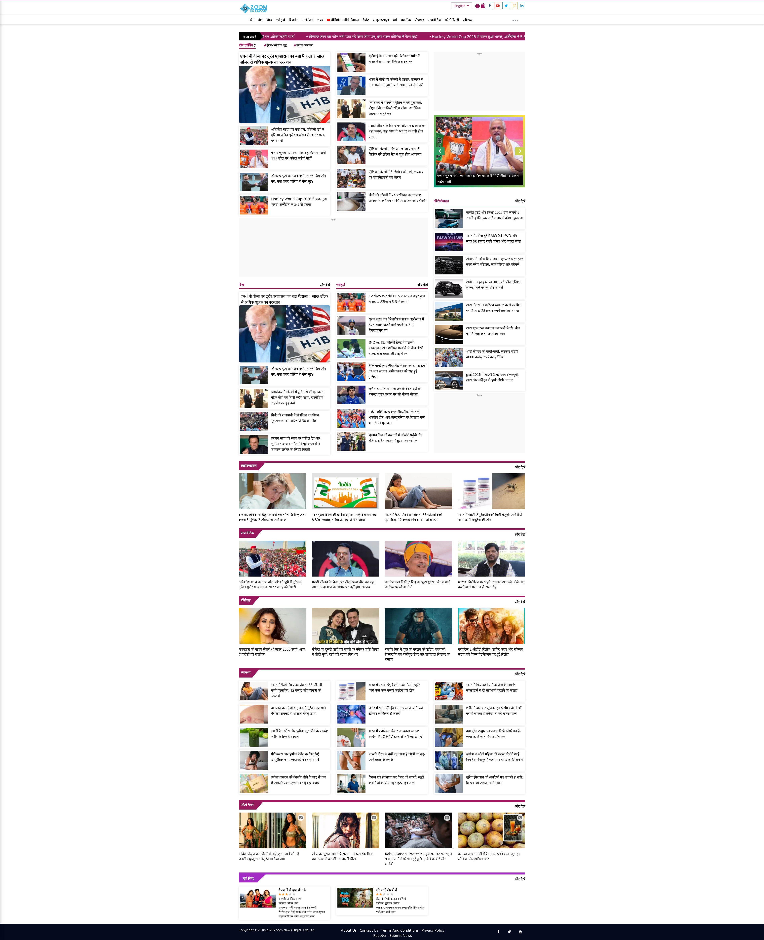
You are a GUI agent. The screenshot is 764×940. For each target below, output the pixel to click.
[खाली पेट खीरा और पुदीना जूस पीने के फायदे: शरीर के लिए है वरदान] (254, 737)
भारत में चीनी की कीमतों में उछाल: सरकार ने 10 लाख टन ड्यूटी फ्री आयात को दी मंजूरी (396, 82)
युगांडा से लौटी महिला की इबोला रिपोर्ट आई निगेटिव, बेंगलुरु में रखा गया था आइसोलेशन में (494, 757)
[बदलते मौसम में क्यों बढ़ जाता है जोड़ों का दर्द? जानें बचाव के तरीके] (351, 760)
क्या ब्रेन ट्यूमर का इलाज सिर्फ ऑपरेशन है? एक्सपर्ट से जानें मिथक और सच (493, 733)
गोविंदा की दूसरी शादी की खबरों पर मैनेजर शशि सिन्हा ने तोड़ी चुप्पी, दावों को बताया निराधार (345, 652)
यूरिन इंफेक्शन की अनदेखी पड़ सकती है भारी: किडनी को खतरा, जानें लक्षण (494, 780)
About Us (349, 930)
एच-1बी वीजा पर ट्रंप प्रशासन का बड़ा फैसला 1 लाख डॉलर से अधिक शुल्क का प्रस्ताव (282, 59)
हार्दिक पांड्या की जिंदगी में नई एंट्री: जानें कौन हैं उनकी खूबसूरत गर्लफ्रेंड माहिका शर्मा (269, 856)
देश (260, 19)
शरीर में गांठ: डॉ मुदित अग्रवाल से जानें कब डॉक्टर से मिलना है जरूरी (396, 710)
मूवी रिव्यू (248, 878)
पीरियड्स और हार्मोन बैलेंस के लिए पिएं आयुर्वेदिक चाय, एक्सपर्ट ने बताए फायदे (295, 757)
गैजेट (366, 19)
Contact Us (369, 930)
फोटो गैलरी (452, 19)
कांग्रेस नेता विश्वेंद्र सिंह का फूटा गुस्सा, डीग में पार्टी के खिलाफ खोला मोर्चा (417, 584)
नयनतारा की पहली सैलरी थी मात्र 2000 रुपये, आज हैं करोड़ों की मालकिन (272, 652)
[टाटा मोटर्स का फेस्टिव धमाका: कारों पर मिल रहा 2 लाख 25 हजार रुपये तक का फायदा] (449, 311)
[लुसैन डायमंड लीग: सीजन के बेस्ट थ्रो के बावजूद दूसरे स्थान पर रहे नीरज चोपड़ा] (351, 395)
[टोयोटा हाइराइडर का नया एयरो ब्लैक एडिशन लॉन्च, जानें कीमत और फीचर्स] (449, 288)
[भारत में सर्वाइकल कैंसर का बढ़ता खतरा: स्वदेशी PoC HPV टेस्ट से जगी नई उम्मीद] (351, 737)
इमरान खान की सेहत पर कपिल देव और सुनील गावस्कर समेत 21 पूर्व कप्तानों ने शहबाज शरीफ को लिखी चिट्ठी (295, 444)
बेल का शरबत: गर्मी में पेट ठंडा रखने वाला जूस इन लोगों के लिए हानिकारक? (489, 856)
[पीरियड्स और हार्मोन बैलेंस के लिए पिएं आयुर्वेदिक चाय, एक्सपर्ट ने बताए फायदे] (254, 760)
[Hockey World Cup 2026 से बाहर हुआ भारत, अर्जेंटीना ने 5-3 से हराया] (254, 205)
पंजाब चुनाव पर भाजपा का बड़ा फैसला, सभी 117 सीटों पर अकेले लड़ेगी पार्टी (298, 155)
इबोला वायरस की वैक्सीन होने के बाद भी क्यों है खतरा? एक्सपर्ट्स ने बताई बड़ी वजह (298, 780)
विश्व (269, 19)
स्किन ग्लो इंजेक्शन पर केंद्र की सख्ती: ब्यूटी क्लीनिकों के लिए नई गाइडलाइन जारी (396, 780)
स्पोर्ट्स (280, 19)
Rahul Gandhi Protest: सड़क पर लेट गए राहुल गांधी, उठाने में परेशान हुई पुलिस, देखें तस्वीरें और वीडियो (418, 858)
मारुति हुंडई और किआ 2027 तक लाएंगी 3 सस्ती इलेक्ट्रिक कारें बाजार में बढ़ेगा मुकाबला (494, 215)
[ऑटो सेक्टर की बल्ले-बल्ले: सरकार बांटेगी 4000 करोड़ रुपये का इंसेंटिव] (449, 357)
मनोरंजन (307, 19)
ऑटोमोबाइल (351, 19)
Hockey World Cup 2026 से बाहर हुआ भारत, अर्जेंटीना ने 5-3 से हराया (414, 36)
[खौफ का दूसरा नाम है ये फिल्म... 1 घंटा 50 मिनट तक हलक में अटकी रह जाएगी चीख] (345, 830)
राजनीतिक (434, 19)
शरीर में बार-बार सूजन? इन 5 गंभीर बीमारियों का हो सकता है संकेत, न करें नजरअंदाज (493, 710)
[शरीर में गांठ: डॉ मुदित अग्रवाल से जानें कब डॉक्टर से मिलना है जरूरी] (351, 714)
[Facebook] (489, 5)
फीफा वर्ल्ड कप (303, 45)
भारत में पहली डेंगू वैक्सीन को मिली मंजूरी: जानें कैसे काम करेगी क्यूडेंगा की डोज (490, 517)
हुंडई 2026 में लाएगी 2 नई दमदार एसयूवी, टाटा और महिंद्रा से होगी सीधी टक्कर (492, 377)
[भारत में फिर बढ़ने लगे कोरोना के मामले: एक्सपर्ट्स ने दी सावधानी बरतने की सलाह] (449, 691)
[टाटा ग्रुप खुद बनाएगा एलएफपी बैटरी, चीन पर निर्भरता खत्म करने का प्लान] (449, 334)
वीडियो (335, 19)
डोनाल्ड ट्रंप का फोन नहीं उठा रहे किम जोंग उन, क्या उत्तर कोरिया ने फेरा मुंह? (292, 36)
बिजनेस (293, 19)
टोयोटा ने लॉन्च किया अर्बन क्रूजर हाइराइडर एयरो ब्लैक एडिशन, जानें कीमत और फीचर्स (494, 261)
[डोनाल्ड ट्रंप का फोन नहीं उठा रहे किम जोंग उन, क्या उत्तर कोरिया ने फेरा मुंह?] (254, 182)
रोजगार (419, 19)
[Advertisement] (333, 249)
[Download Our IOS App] (483, 6)
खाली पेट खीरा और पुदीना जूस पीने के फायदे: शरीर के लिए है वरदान (299, 733)
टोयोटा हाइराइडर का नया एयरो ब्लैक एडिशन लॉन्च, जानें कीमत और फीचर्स (493, 284)
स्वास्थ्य (245, 672)
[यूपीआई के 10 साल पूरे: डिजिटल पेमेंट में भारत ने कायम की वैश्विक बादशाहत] (351, 62)
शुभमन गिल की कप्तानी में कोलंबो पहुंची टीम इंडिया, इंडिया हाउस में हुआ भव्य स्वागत (395, 438)
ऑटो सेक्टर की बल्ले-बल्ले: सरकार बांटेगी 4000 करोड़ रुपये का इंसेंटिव (492, 354)
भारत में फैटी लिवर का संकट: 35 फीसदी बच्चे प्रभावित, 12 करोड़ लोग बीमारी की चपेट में (413, 517)
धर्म (395, 19)
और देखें (325, 284)
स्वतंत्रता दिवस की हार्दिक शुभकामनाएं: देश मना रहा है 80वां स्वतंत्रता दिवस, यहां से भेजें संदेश (344, 517)
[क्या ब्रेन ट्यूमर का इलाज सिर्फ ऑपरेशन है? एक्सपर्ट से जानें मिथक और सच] (449, 737)
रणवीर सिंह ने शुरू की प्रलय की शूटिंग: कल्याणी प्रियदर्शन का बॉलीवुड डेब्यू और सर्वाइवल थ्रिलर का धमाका (417, 654)
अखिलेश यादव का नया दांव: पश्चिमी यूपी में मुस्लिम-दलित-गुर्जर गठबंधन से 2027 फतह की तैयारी (298, 135)
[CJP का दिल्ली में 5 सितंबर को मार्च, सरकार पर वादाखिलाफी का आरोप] (351, 178)
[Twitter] (506, 5)
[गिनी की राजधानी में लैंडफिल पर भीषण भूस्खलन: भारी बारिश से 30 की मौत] (254, 421)
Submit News (401, 935)
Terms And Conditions (400, 930)
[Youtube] (497, 5)
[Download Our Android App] (477, 6)
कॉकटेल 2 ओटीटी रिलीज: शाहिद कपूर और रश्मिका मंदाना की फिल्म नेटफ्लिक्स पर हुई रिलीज (490, 652)
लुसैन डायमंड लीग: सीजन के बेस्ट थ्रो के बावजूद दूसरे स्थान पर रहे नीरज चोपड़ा (395, 391)
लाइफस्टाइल (381, 19)
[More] (515, 19)
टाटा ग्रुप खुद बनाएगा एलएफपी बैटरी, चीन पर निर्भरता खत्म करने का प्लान (493, 331)
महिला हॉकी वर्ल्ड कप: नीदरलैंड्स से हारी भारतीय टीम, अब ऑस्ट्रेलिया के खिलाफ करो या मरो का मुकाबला (397, 417)
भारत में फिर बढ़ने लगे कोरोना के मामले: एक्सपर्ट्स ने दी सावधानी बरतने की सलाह (491, 687)
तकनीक (406, 19)
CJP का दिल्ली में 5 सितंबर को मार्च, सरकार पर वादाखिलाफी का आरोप (396, 174)
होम (252, 19)
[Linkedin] (522, 5)
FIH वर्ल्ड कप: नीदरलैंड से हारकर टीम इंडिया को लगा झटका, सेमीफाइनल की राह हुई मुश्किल (397, 371)
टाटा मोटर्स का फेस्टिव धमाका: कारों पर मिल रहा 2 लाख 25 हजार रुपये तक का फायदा (493, 308)
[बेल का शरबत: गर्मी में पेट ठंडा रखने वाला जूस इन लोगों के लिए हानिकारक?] (491, 830)
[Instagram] (514, 5)
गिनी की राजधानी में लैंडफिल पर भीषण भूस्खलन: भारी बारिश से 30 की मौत (295, 418)
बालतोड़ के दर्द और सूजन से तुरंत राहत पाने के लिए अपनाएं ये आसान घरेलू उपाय (298, 710)
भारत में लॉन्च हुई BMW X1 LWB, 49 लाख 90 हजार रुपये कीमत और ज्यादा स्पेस (493, 238)
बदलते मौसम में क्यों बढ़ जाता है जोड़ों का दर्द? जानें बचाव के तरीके (397, 757)
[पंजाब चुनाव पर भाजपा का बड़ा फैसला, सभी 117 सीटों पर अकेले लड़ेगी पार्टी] (254, 159)
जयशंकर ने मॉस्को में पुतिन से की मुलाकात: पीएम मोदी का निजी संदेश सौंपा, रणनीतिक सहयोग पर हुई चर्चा (395, 108)
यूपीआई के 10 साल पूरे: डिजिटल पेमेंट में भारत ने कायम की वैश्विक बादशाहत (394, 59)
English (460, 6)
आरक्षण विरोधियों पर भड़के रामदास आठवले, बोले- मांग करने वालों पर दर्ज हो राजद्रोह (491, 584)
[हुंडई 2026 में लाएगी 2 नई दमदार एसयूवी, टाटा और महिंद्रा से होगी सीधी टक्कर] (449, 380)
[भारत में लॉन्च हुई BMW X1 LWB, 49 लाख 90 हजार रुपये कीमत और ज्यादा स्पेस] (449, 242)
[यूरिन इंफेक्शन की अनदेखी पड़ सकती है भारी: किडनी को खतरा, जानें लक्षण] (449, 783)
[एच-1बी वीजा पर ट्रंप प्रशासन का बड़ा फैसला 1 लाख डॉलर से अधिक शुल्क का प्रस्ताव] (284, 94)
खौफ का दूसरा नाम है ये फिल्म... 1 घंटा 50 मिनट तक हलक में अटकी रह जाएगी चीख (343, 856)
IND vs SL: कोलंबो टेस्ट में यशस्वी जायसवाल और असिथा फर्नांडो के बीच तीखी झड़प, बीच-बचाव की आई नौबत (396, 348)
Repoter (380, 935)
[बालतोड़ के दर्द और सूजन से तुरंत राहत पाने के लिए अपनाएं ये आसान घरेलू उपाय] (254, 714)
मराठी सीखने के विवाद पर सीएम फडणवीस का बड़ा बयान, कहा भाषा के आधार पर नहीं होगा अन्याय (397, 131)
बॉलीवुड (245, 600)
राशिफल (468, 19)
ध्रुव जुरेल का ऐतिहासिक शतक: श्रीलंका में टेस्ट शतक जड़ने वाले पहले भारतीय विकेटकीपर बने (396, 325)
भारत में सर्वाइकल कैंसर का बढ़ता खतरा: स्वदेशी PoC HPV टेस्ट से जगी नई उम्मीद (395, 733)
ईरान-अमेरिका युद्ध (275, 45)
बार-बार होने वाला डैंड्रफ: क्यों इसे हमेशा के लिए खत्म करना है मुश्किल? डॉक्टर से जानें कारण (272, 517)
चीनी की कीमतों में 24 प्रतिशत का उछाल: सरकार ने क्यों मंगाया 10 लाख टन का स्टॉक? (397, 198)
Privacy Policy (433, 930)
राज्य (320, 19)
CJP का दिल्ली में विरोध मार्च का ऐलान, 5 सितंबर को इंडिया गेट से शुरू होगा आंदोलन (395, 151)
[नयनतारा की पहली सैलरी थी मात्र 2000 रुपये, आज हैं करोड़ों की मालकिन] (272, 625)
